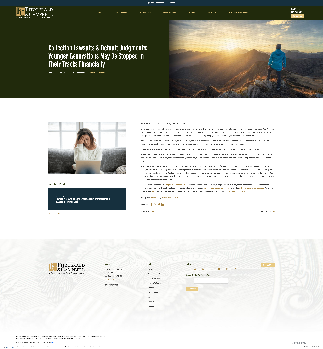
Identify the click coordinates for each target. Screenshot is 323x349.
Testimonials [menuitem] (212, 13)
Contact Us (297, 16)
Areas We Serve (154, 283)
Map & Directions (112, 279)
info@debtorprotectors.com (237, 191)
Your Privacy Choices (44, 342)
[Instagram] (227, 269)
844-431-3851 (297, 11)
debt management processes (251, 188)
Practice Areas (154, 278)
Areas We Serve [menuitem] (170, 13)
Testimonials (153, 292)
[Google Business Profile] (195, 269)
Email (196, 280)
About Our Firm (154, 274)
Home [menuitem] (100, 13)
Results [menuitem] (191, 13)
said (209, 149)
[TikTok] (235, 269)
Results (151, 288)
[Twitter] (203, 269)
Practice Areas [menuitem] (145, 13)
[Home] (34, 12)
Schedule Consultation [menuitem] (238, 13)
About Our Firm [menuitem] (120, 13)
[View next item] (59, 213)
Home (150, 269)
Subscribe (192, 289)
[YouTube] (219, 269)
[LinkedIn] (211, 269)
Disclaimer (152, 307)
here (153, 191)
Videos (151, 297)
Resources (152, 302)
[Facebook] (187, 269)
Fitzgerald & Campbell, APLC (176, 185)
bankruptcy (225, 188)
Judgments (155, 198)
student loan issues (212, 188)
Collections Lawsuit (170, 198)
